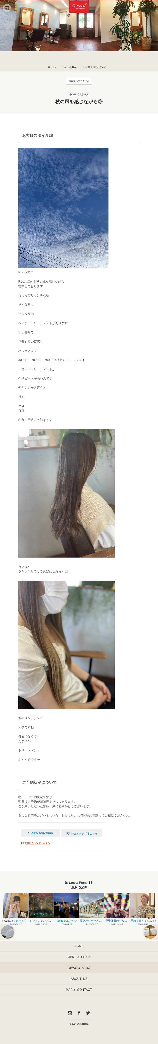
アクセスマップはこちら (82, 833)
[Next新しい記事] (150, 932)
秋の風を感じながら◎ (95, 67)
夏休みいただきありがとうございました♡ (92, 920)
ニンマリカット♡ (16, 920)
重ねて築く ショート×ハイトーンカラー (143, 920)
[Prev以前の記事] (7, 932)
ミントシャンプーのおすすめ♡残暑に (41, 920)
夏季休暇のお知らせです (117, 920)
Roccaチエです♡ (66, 920)
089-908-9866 (42, 833)
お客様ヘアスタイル (79, 81)
